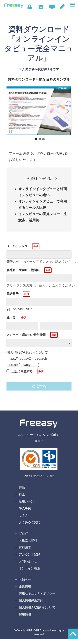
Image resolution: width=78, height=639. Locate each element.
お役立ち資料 (28, 540)
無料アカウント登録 (62, 6)
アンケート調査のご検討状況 (26, 334)
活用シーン (26, 501)
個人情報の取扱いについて (37, 607)
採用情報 (25, 614)
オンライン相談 (29, 568)
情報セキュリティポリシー (37, 593)
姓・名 (11, 317)
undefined (13, 111)
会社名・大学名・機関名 (23, 270)
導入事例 (25, 508)
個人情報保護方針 (31, 600)
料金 (22, 494)
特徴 (22, 487)
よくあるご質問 (29, 522)
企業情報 (25, 586)
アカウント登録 (29, 554)
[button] (72, 5)
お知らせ (25, 579)
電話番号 (12, 293)
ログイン (29, 7)
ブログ (23, 533)
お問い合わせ (40, 7)
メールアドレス (17, 246)
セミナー (25, 515)
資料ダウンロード (53, 6)
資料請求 (25, 547)
